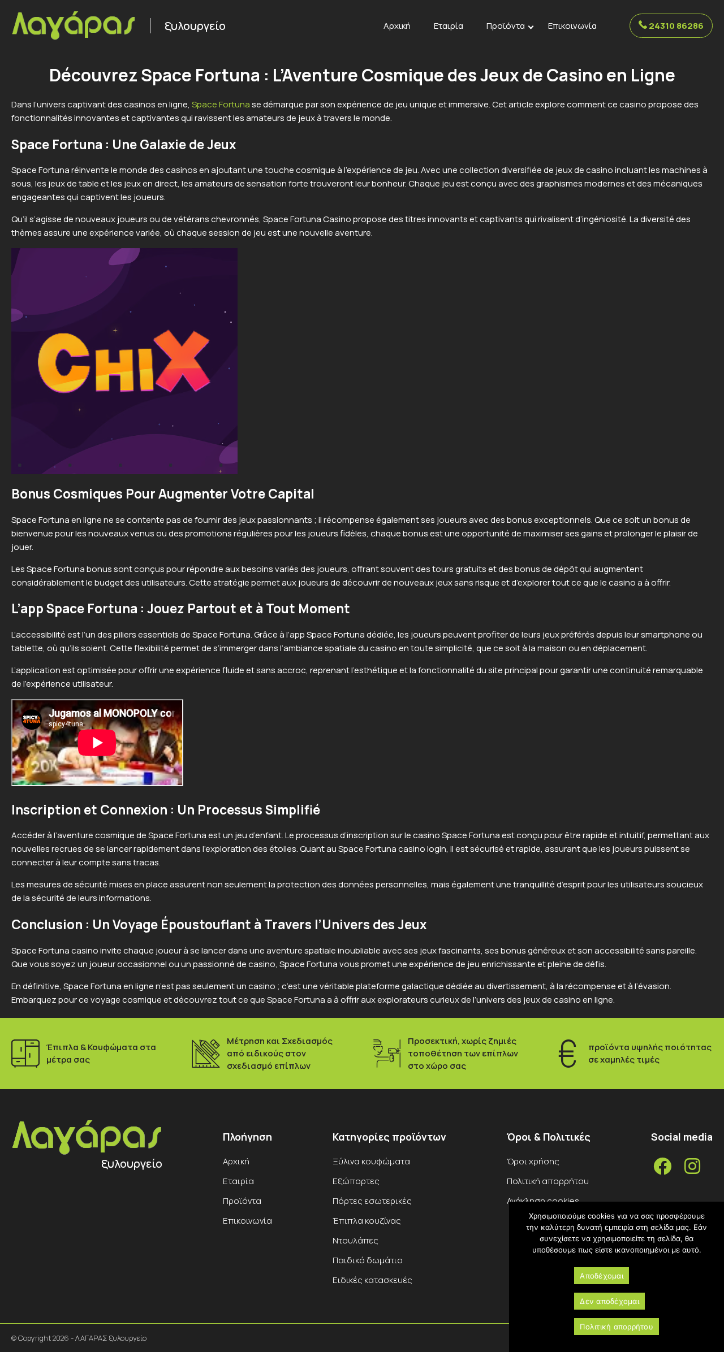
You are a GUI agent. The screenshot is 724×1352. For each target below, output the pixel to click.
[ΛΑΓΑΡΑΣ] (73, 26)
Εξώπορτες (356, 1181)
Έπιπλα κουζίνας (367, 1221)
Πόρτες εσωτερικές (372, 1201)
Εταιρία (448, 26)
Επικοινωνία (572, 26)
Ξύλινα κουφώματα (371, 1161)
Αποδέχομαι (601, 1275)
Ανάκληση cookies (543, 1201)
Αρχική (397, 26)
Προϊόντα (505, 26)
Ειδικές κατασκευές (372, 1280)
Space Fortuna (221, 104)
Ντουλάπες (355, 1240)
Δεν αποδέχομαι (609, 1301)
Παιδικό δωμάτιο (368, 1260)
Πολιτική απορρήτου (548, 1181)
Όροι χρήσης (533, 1161)
